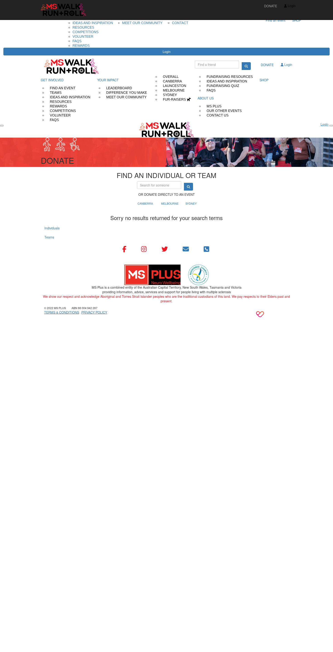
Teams (49, 237)
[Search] (246, 66)
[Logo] (63, 10)
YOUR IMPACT (108, 80)
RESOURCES (83, 27)
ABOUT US (206, 98)
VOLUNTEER (82, 36)
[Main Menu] (2, 125)
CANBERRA (145, 203)
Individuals (52, 228)
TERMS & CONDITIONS (61, 312)
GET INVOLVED (52, 80)
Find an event (275, 20)
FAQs (54, 120)
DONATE (270, 6)
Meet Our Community (126, 97)
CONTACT (180, 23)
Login (167, 51)
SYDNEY (191, 203)
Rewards (81, 45)
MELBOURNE (170, 203)
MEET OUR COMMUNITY (142, 23)
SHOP (296, 20)
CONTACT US (218, 115)
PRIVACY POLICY (94, 312)
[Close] (331, 125)
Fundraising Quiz (223, 86)
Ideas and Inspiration (92, 23)
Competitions (85, 32)
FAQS (77, 41)
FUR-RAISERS (175, 99)
